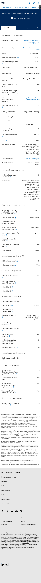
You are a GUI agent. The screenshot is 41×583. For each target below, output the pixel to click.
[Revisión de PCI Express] (3, 277)
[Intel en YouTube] (16, 511)
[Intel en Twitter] (7, 511)
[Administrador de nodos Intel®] (7, 379)
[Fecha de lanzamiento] (18, 57)
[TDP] (6, 140)
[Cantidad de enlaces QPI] (3, 107)
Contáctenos (5, 490)
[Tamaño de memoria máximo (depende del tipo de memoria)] (15, 213)
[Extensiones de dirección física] (6, 235)
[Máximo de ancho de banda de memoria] (16, 229)
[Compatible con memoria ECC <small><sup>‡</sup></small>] (7, 246)
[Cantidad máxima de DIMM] (7, 240)
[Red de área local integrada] (9, 336)
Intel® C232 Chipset (32, 159)
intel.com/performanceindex (19, 538)
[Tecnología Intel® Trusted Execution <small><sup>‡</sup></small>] (11, 405)
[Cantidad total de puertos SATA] (12, 311)
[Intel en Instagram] (21, 511)
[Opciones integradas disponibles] (11, 177)
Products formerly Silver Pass (31, 49)
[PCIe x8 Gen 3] (13, 291)
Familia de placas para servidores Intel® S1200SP (31, 42)
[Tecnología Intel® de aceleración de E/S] (16, 392)
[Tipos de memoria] (15, 218)
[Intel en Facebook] (2, 511)
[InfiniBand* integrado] (17, 347)
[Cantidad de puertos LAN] (3, 330)
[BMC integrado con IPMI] (3, 136)
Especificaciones (9, 28)
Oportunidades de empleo (10, 504)
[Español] (33, 2)
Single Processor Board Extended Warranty (31, 99)
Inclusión (4, 481)
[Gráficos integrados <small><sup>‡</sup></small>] (17, 261)
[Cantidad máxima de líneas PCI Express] (15, 283)
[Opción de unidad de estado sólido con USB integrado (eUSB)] (15, 343)
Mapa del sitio (6, 499)
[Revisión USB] (12, 305)
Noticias (4, 495)
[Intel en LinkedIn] (11, 511)
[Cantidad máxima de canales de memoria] (17, 223)
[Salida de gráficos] (15, 265)
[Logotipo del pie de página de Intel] (5, 565)
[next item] (40, 7)
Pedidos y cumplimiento (26, 28)
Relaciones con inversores (10, 486)
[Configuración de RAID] (3, 317)
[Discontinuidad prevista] (3, 63)
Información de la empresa (10, 473)
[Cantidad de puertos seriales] (8, 324)
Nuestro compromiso (8, 477)
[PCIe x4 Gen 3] (13, 287)
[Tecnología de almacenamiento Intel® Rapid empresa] (13, 387)
